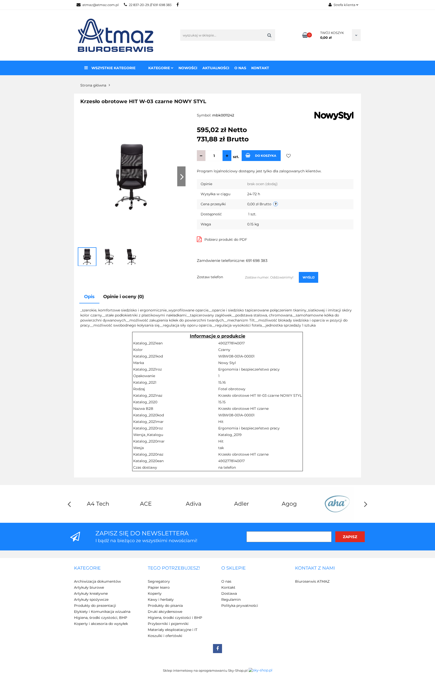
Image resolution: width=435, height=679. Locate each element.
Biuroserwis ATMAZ (312, 581)
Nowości (187, 68)
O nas (240, 68)
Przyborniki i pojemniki (168, 623)
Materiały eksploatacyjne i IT (172, 629)
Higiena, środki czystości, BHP (100, 617)
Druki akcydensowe (165, 611)
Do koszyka (265, 155)
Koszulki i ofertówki (165, 635)
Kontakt (260, 68)
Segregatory (159, 581)
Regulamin (231, 599)
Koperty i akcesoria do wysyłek (101, 623)
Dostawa (229, 593)
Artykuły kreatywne (91, 593)
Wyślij (308, 277)
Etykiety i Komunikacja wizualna (102, 611)
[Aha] (337, 504)
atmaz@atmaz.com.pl (100, 5)
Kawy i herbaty (161, 599)
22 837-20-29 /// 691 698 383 (150, 5)
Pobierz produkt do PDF (225, 239)
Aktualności (215, 68)
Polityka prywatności (239, 605)
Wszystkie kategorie (112, 68)
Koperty (155, 593)
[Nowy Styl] (333, 115)
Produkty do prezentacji (95, 605)
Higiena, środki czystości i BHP (175, 617)
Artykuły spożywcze (91, 599)
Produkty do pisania (165, 605)
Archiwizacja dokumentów (97, 581)
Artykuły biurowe (89, 587)
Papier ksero (159, 587)
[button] (87, 568)
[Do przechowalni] (288, 155)
